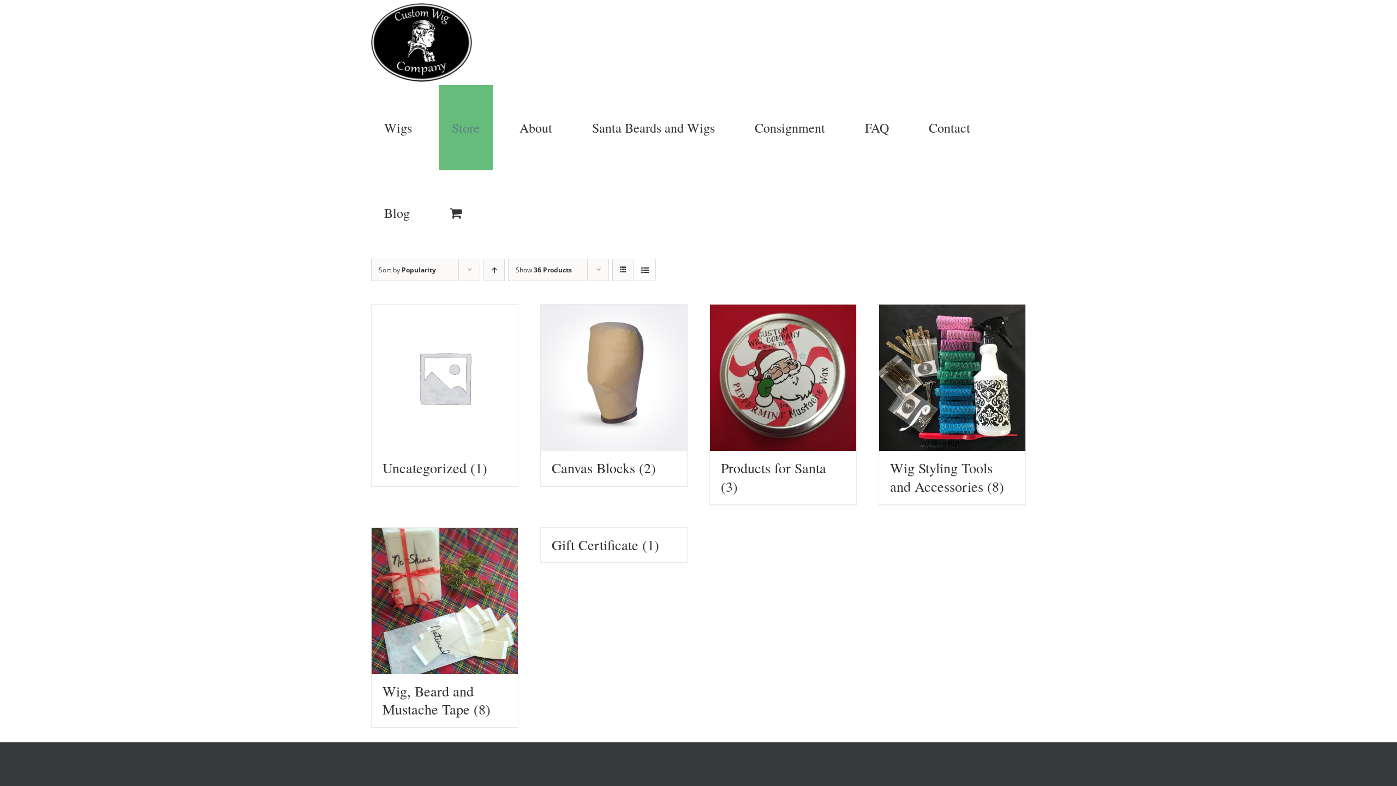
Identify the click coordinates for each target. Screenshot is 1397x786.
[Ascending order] (494, 270)
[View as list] (644, 270)
